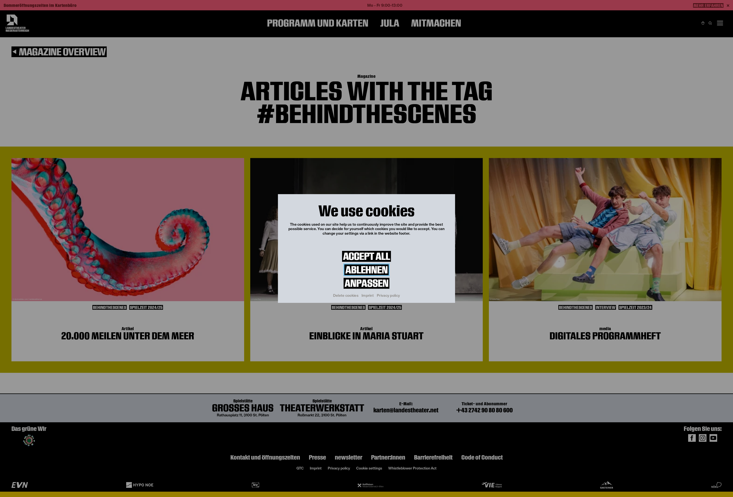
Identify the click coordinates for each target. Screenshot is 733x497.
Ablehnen (366, 269)
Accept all (366, 256)
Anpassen (366, 283)
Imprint (368, 296)
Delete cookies (345, 296)
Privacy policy (388, 296)
